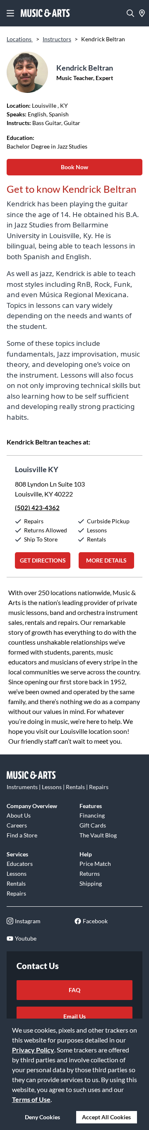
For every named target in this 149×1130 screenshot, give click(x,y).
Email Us (74, 1016)
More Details (106, 560)
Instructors (57, 39)
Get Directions (43, 560)
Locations (20, 39)
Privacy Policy (33, 1050)
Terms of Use (31, 1099)
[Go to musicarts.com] (45, 13)
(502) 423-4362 (37, 507)
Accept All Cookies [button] (106, 1117)
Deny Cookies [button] (42, 1117)
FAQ (74, 989)
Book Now (74, 166)
